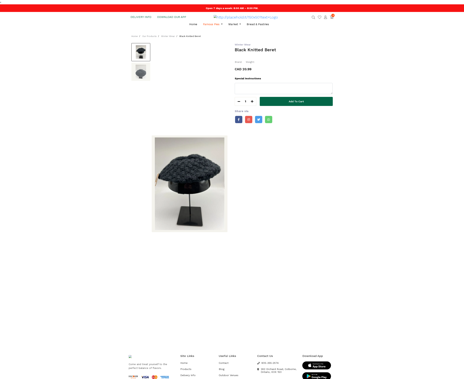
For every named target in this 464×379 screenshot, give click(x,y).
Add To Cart (296, 101)
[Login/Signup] (325, 17)
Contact (224, 362)
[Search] (313, 17)
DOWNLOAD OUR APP (171, 17)
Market (233, 24)
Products (185, 369)
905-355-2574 (270, 362)
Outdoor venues (228, 375)
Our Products (149, 36)
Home (193, 24)
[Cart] (332, 17)
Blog (221, 369)
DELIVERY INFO (140, 17)
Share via (241, 111)
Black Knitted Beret (190, 36)
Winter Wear (168, 36)
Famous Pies (211, 24)
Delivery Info (188, 375)
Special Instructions (248, 78)
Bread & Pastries (258, 24)
